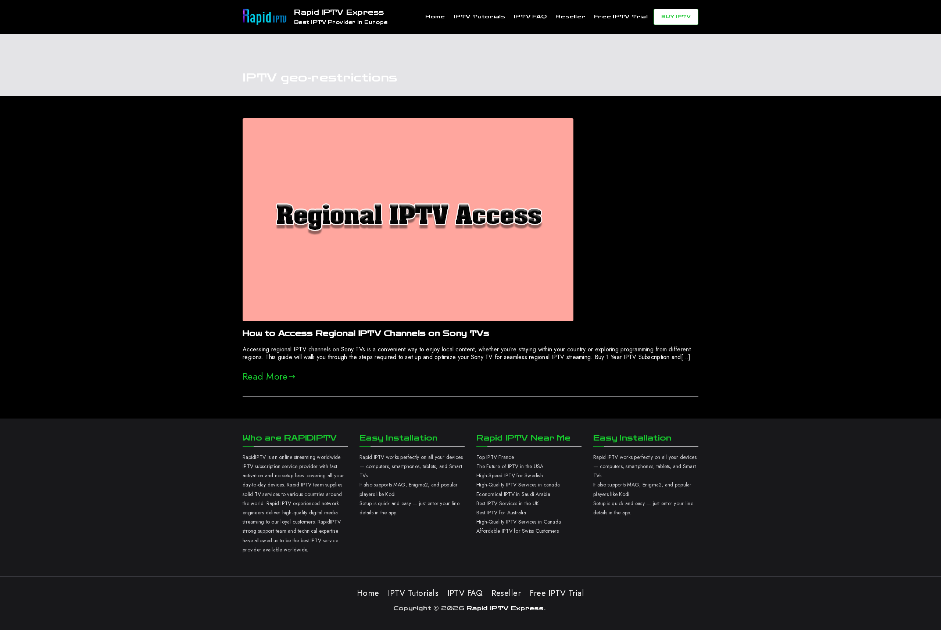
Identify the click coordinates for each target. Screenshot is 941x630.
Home (435, 17)
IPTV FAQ (530, 17)
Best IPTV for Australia (501, 512)
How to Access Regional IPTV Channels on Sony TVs (366, 333)
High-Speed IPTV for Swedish (509, 475)
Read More (265, 376)
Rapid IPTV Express (339, 12)
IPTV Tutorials (479, 17)
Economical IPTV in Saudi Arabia (513, 494)
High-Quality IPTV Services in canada (518, 484)
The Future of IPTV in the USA (509, 466)
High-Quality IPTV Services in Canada (518, 521)
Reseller (570, 17)
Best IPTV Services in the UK (507, 503)
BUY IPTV (676, 16)
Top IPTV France (495, 457)
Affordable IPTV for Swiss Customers (517, 531)
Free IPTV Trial (621, 17)
